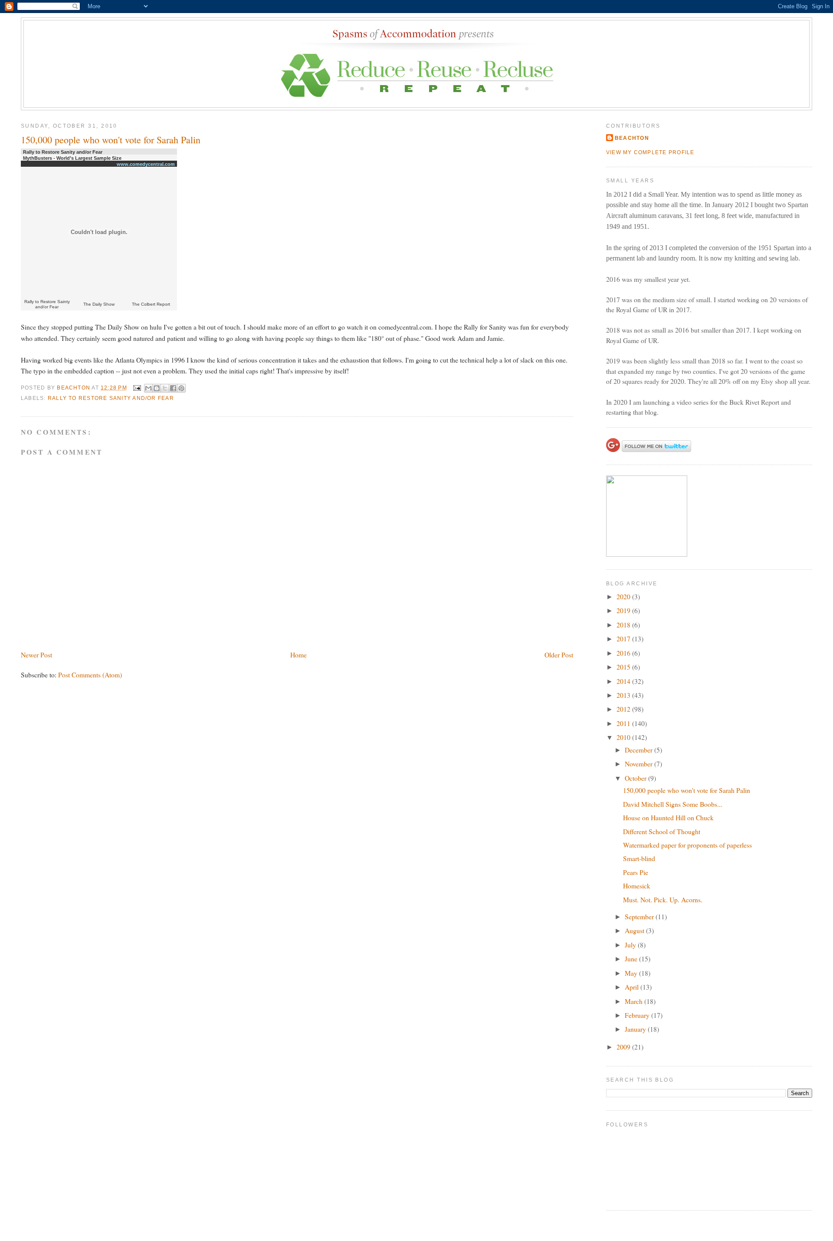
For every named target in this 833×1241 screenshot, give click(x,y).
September (640, 916)
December (639, 749)
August (635, 930)
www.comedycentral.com (146, 164)
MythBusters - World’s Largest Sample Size (72, 158)
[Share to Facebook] (173, 388)
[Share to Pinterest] (181, 388)
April (632, 986)
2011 (624, 723)
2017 (624, 638)
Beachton (632, 138)
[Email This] (148, 388)
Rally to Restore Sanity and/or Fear (62, 152)
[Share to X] (165, 388)
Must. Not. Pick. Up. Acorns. (662, 899)
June (632, 958)
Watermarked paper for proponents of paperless (687, 844)
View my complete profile (650, 152)
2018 (624, 624)
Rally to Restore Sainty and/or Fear (47, 304)
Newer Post (36, 654)
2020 (624, 596)
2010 (624, 737)
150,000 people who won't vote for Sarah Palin (686, 790)
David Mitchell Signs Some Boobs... (672, 804)
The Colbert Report (151, 304)
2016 (624, 652)
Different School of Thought (661, 831)
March (634, 1001)
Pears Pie (635, 872)
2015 (624, 666)
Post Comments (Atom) (90, 674)
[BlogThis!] (156, 388)
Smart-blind (639, 858)
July (631, 944)
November (639, 763)
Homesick (636, 885)
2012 (624, 708)
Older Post (558, 654)
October (636, 777)
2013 (624, 695)
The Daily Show (99, 304)
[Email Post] (136, 388)
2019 (624, 610)
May (632, 972)
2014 (624, 681)
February (638, 1015)
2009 (624, 1046)
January (636, 1028)
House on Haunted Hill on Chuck (668, 817)
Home (298, 654)
